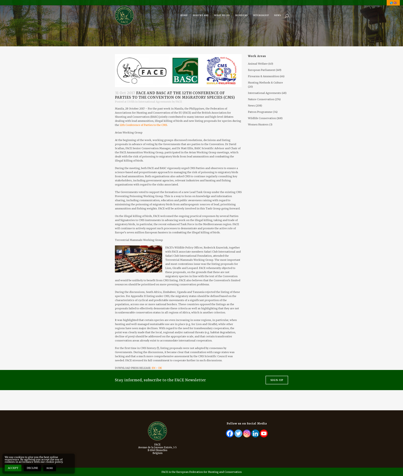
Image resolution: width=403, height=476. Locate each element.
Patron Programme (260, 111)
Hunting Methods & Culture (265, 82)
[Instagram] (247, 433)
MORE (49, 468)
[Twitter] (238, 433)
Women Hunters (258, 124)
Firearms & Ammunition (263, 76)
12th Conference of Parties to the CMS (143, 125)
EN (153, 367)
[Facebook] (230, 433)
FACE (179, 101)
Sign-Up (276, 380)
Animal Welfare (258, 63)
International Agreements (154, 101)
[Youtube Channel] (264, 433)
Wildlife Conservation (262, 118)
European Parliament (261, 70)
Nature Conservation (261, 99)
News (251, 105)
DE (160, 367)
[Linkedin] (255, 433)
